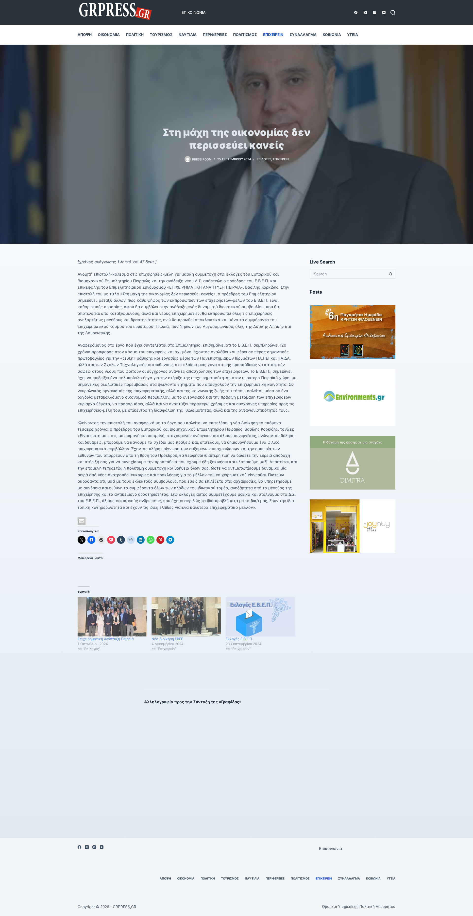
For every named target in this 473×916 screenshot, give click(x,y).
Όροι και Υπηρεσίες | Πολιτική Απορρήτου (358, 906)
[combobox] (348, 274)
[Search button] (390, 273)
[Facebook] (355, 12)
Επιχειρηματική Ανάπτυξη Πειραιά (106, 639)
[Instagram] (374, 12)
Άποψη (85, 34)
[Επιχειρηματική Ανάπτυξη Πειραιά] (112, 616)
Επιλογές (264, 159)
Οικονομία (109, 34)
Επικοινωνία (194, 12)
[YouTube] (384, 12)
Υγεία (352, 34)
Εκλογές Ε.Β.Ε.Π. (239, 639)
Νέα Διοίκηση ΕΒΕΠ (168, 639)
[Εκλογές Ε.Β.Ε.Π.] (260, 616)
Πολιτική (135, 34)
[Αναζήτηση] (392, 12)
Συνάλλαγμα (303, 34)
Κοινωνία (332, 34)
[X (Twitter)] (365, 12)
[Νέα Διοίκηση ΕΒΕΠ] (186, 616)
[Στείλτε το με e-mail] (81, 521)
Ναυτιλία (188, 34)
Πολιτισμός (245, 34)
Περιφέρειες (215, 34)
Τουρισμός (161, 34)
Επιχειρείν (273, 34)
